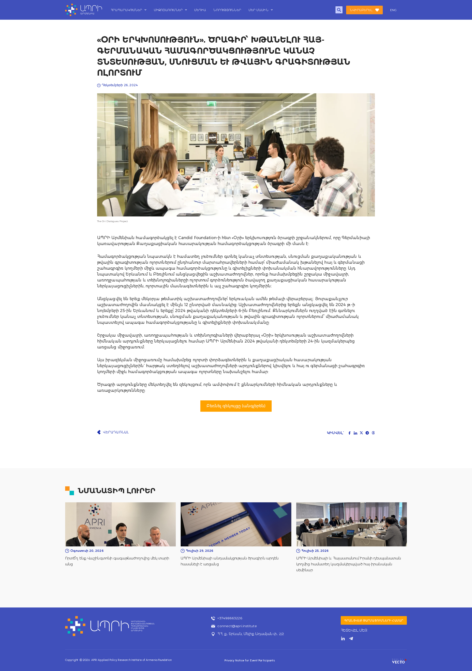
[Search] (339, 9)
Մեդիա (200, 10)
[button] (349, 433)
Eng (393, 10)
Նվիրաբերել (361, 10)
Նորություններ (227, 10)
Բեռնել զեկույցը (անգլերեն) (236, 406)
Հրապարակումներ (126, 10)
